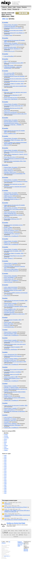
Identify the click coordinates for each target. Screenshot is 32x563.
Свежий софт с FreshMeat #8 (11, 244)
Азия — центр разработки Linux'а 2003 (13, 62)
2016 (5, 471)
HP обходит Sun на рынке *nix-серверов (14, 369)
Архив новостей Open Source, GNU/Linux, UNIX (7, 14)
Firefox (16, 530)
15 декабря (5, 222)
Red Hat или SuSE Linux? (10, 360)
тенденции (15, 536)
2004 (5, 489)
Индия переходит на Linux (10, 97)
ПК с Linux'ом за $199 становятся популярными (15, 292)
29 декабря (5, 53)
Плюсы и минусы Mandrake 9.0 (11, 95)
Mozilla (15, 532)
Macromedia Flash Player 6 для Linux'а (13, 255)
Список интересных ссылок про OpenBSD (14, 76)
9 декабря (4, 298)
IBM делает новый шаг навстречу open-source (15, 92)
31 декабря (5, 22)
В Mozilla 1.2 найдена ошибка (11, 387)
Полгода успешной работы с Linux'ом (13, 215)
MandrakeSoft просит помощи (11, 123)
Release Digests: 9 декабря (10, 288)
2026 (5, 455)
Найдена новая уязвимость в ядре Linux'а (14, 313)
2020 (5, 464)
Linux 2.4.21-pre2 (8, 168)
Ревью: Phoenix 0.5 (8, 170)
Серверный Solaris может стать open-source (15, 344)
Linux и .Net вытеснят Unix (10, 354)
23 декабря (5, 117)
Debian (12, 530)
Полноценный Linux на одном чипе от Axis (14, 78)
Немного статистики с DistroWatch (12, 425)
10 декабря (5, 284)
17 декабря (5, 190)
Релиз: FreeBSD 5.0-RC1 (10, 309)
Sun (10, 534)
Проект (9, 9)
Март (5, 447)
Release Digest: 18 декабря (10, 167)
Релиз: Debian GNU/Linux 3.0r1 (11, 219)
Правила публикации (20, 542)
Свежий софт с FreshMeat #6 (11, 335)
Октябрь (6, 436)
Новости (4, 7)
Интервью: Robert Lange (10, 172)
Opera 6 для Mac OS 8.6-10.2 (11, 270)
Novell (19, 532)
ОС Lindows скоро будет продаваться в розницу (15, 181)
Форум (10, 7)
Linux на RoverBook (9, 56)
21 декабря (5, 136)
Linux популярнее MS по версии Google (14, 44)
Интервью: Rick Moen (9, 74)
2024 (5, 458)
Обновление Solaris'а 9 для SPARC (13, 28)
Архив (17, 13)
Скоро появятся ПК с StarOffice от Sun (13, 341)
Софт (14, 7)
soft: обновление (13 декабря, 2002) (13, 250)
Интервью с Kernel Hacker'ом (11, 194)
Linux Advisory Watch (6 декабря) (12, 347)
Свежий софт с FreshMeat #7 (11, 280)
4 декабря (4, 367)
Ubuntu (13, 534)
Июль (5, 440)
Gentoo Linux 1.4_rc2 (9, 51)
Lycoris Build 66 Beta (9, 327)
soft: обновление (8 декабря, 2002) (12, 319)
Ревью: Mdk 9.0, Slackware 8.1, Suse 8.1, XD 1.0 (15, 154)
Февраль (6, 448)
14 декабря (5, 238)
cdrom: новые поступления (10, 287)
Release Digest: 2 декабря (10, 385)
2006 (5, 486)
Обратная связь (20, 545)
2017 (5, 469)
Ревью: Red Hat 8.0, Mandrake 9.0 (12, 48)
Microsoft (11, 532)
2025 (5, 457)
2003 (5, 491)
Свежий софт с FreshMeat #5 (11, 364)
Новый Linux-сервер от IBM (10, 376)
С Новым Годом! (8, 35)
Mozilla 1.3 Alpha (8, 227)
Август (5, 439)
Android (5, 530)
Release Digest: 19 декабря (10, 150)
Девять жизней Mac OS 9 (10, 213)
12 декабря (5, 261)
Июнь (5, 442)
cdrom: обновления (9, 304)
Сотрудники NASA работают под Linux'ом (14, 81)
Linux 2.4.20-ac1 (8, 417)
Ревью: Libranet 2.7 (8, 258)
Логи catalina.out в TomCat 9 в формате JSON (15, 519)
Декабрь (6, 433)
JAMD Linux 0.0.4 (8, 196)
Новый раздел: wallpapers (10, 423)
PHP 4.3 (6, 61)
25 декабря (5, 90)
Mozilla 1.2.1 (7, 394)
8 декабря (4, 317)
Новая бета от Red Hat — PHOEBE (12, 124)
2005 (5, 488)
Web (17, 534)
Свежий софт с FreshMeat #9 (11, 236)
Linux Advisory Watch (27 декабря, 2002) (14, 83)
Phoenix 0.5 (7, 325)
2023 (5, 460)
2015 (5, 472)
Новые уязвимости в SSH (10, 197)
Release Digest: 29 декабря (10, 43)
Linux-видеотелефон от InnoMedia (12, 371)
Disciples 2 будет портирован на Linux (13, 224)
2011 (5, 478)
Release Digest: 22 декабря (10, 120)
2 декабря (4, 403)
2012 (5, 477)
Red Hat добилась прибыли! (11, 121)
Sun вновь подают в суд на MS (11, 374)
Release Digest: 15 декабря (10, 207)
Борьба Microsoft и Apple (10, 47)
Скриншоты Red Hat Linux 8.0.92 (12, 108)
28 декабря (5, 59)
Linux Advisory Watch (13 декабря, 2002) (14, 253)
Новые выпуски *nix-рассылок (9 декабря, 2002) (15, 300)
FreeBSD (20, 530)
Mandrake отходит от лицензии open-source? (15, 186)
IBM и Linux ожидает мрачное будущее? (14, 151)
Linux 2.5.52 (7, 217)
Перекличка (7, 503)
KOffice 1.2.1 (7, 242)
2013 (5, 475)
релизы (21, 534)
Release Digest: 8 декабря (10, 303)
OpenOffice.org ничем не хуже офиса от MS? (15, 361)
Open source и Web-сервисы (11, 269)
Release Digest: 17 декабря (10, 179)
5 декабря (4, 352)
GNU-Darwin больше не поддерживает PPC (14, 173)
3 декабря (4, 383)
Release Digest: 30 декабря (10, 24)
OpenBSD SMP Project (9, 310)
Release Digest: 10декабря (10, 275)
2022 (5, 461)
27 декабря (5, 70)
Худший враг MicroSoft (9, 26)
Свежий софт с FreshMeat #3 (11, 400)
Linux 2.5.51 (7, 295)
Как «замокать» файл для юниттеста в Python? (15, 507)
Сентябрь (6, 437)
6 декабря (4, 337)
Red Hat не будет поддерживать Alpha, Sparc (15, 161)
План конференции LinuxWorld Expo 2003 (14, 158)
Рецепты (24, 7)
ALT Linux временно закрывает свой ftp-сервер (15, 306)
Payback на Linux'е (8, 232)
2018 (5, 468)
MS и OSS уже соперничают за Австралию (14, 411)
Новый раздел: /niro (9, 279)
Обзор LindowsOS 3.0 (9, 409)
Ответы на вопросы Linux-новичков (12, 356)
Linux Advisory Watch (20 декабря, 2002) (14, 140)
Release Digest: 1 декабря (10, 408)
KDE (27, 530)
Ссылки (4, 9)
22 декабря (5, 128)
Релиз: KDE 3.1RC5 (8, 323)
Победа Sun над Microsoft (10, 112)
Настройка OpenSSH (9, 312)
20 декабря (5, 148)
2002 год (5, 18)
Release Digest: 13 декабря (10, 241)
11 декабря (5, 273)
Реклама (15, 9)
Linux (5, 532)
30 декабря (5, 38)
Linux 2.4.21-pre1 (8, 282)
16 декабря (5, 202)
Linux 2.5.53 (7, 110)
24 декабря (5, 101)
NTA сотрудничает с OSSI (10, 333)
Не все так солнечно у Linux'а (11, 230)
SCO (7, 534)
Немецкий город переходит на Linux (13, 184)
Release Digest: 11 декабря (10, 263)
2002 (5, 493)
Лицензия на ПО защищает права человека (14, 391)
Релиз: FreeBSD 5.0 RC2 (10, 133)
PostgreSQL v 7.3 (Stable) (10, 418)
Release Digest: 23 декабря (10, 104)
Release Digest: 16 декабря (10, 192)
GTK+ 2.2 (6, 145)
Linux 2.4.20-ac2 (8, 264)
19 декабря (5, 165)
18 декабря (5, 177)
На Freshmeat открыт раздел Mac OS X (13, 105)
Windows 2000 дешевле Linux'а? (12, 378)
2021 (5, 463)
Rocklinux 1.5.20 (8, 396)
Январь (6, 450)
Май (5, 443)
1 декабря (4, 415)
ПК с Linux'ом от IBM (9, 73)
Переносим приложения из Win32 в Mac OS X (15, 113)
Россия (25, 534)
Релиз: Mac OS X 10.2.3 (10, 157)
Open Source (24, 532)
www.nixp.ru (7, 556)
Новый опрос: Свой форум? (11, 99)
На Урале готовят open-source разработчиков (15, 86)
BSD (9, 530)
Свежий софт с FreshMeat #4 (11, 380)
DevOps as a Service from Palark (16, 523)
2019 (5, 466)
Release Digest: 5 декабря (10, 340)
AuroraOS (6, 422)
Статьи (19, 7)
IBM (24, 530)
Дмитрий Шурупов (26, 550)
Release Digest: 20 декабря (10, 138)
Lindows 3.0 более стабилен (11, 358)
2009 (5, 482)
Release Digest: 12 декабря (10, 249)
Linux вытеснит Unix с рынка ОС (12, 233)
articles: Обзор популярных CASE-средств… (15, 397)
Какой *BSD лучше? (9, 65)
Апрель (6, 445)
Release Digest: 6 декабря (10, 332)
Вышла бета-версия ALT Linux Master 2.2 (14, 32)
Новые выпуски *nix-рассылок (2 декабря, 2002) (15, 405)
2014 (5, 474)
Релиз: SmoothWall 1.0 (9, 277)
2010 (5, 480)
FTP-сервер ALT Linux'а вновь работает (14, 209)
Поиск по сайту (7, 322)
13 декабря (5, 247)
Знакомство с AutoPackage (10, 349)
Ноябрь (6, 434)
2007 (5, 485)
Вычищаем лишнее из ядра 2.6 (11, 199)
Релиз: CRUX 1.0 (8, 229)
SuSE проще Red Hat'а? (10, 211)
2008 (5, 483)
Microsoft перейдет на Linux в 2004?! (13, 290)
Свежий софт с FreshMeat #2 (11, 427)
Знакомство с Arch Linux (10, 420)
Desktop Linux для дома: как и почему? (13, 30)
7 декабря (4, 329)
